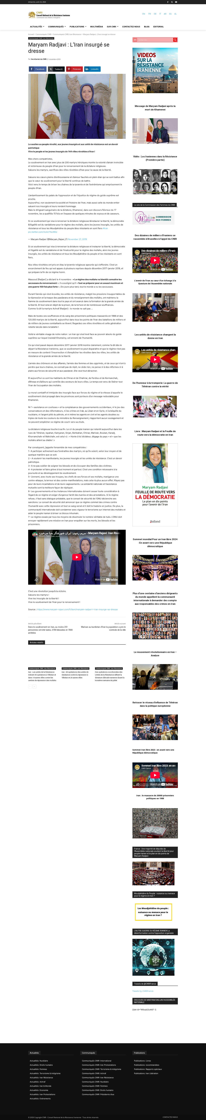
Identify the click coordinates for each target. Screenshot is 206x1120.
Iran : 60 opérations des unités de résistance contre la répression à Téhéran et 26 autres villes (75, 675)
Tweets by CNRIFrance (142, 991)
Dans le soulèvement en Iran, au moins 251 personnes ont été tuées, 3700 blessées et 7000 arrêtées (50, 630)
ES (170, 14)
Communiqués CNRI (43, 34)
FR (149, 14)
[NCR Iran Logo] (49, 15)
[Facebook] (168, 2)
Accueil (31, 34)
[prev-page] (30, 686)
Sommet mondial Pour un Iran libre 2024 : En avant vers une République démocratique (155, 543)
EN (143, 14)
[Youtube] (176, 2)
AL (175, 14)
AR (165, 14)
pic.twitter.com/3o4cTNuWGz (42, 232)
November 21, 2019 (77, 239)
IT (160, 14)
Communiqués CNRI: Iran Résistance (67, 34)
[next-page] (34, 686)
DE (155, 14)
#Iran (105, 228)
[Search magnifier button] (175, 40)
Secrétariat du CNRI (39, 59)
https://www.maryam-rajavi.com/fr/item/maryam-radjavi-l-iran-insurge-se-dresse (77, 609)
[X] (172, 2)
